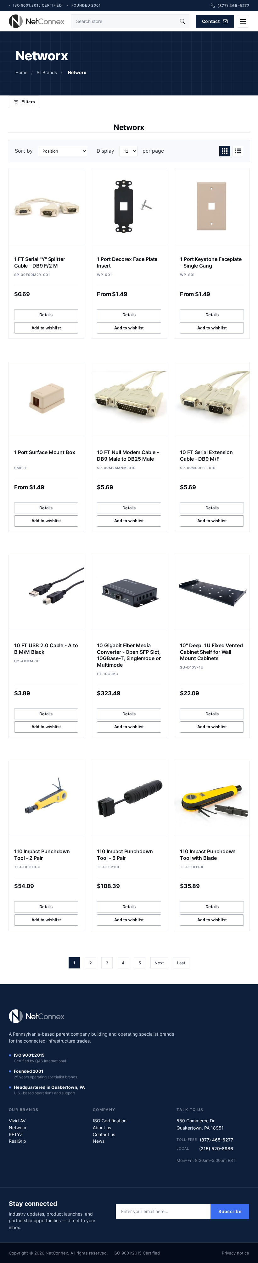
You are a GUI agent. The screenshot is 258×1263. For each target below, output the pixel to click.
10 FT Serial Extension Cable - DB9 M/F (206, 455)
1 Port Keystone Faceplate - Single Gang (211, 262)
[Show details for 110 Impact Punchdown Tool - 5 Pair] (128, 798)
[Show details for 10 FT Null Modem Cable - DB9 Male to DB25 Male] (128, 399)
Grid (224, 151)
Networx (17, 1127)
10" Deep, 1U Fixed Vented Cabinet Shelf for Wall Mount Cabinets (211, 652)
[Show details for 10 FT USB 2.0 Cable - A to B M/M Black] (46, 592)
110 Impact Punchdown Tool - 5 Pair (125, 854)
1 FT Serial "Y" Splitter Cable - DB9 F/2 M (39, 262)
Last (181, 962)
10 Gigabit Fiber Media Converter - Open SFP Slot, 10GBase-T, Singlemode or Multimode (129, 655)
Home (21, 72)
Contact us (104, 1134)
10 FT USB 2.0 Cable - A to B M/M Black (46, 648)
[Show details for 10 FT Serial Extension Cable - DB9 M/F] (212, 399)
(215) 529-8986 (216, 1148)
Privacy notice (235, 1252)
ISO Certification (109, 1120)
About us (102, 1127)
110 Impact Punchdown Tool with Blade (208, 854)
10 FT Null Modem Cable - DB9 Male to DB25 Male (128, 455)
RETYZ (16, 1134)
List (238, 151)
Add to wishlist (46, 328)
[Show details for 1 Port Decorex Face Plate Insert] (128, 206)
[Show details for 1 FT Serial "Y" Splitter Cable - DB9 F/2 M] (46, 206)
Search (182, 21)
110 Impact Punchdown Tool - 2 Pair (42, 854)
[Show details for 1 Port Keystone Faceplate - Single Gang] (212, 206)
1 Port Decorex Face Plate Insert (127, 262)
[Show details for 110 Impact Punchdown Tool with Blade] (212, 798)
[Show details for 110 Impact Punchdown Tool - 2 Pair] (46, 798)
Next (159, 962)
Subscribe (229, 1211)
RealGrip (17, 1141)
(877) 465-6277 (216, 1139)
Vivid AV (17, 1120)
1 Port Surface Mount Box (44, 452)
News (98, 1141)
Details (46, 314)
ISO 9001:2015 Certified (137, 1252)
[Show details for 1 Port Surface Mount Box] (46, 399)
